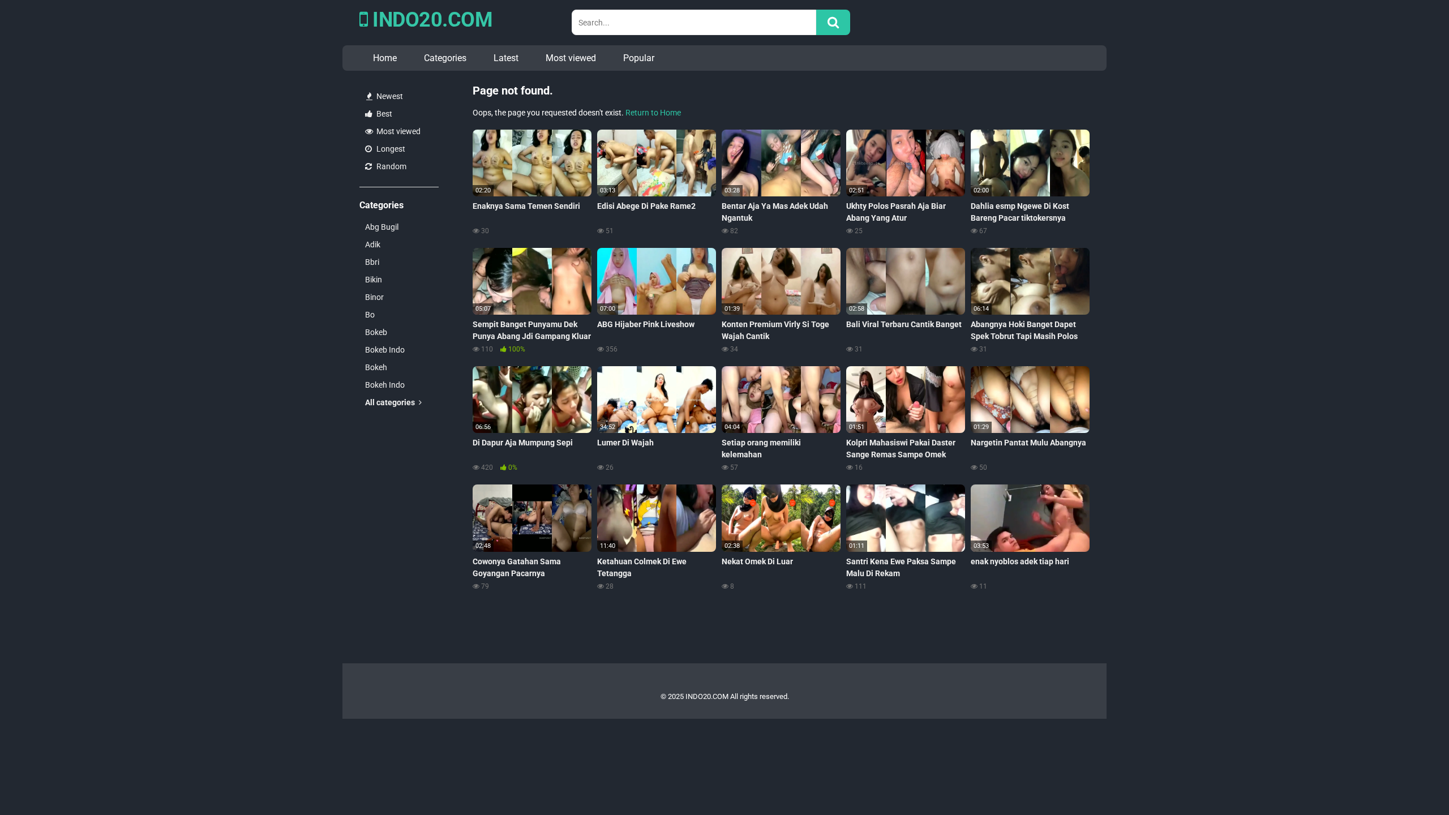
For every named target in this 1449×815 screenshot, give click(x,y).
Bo (370, 314)
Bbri (372, 262)
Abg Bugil (381, 226)
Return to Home (653, 112)
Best (383, 113)
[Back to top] (1411, 780)
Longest (390, 148)
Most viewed (571, 58)
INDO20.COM (430, 20)
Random (390, 166)
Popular (638, 58)
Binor (374, 297)
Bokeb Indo (385, 349)
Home (385, 58)
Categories (445, 58)
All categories (391, 402)
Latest (506, 58)
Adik (372, 244)
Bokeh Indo (385, 384)
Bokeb (376, 332)
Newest (389, 96)
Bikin (373, 279)
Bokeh (376, 367)
